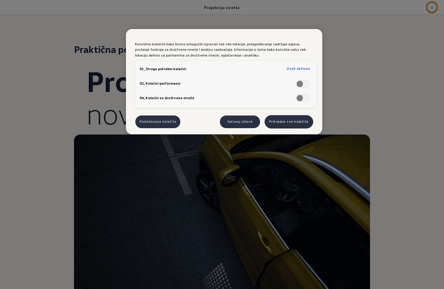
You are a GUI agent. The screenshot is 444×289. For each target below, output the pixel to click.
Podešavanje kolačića (158, 121)
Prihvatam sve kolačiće (289, 121)
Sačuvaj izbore (240, 121)
